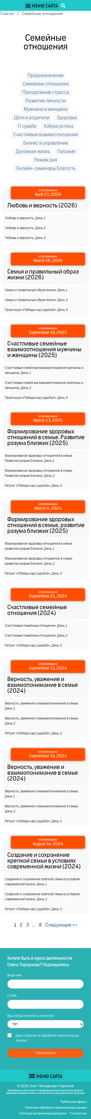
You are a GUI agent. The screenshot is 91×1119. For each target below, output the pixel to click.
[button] (41, 5)
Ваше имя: (15, 975)
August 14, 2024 (48, 844)
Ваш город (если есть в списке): (31, 1016)
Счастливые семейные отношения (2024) (37, 610)
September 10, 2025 (48, 333)
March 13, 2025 (48, 420)
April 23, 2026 (48, 194)
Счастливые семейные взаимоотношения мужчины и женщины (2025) (44, 349)
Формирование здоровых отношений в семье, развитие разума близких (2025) (46, 525)
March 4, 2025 (48, 508)
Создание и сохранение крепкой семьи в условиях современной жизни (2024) (44, 861)
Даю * (47, 1038)
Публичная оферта (73, 1102)
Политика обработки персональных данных (56, 1107)
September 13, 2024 (48, 668)
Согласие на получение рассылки (43, 1113)
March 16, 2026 (48, 261)
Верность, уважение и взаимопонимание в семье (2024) (42, 685)
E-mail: (12, 995)
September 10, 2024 (48, 756)
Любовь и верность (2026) (42, 206)
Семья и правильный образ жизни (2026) (43, 275)
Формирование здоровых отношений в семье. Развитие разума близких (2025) (46, 437)
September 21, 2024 (48, 596)
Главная (7, 14)
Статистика (78, 1113)
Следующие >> (61, 925)
